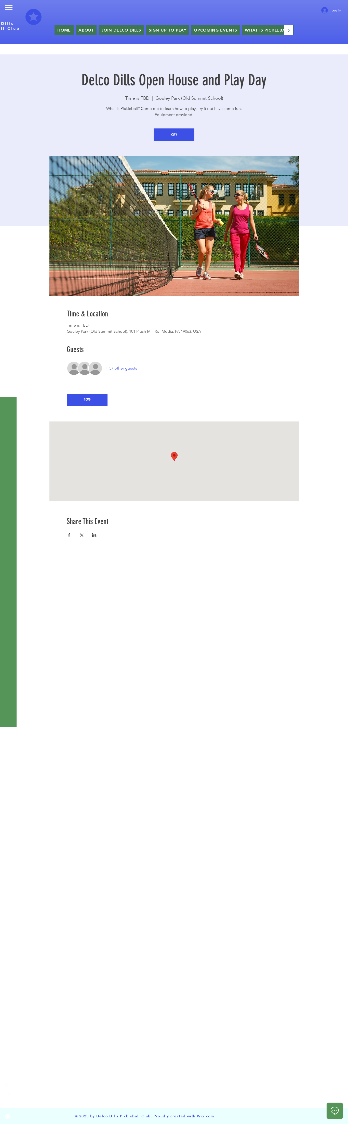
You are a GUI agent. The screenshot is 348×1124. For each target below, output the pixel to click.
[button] (8, 7)
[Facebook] (7, 1085)
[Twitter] (7, 1096)
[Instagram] (7, 1116)
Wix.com (205, 1116)
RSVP (174, 134)
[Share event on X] (81, 535)
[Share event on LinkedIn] (94, 535)
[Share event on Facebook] (69, 535)
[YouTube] (7, 1106)
